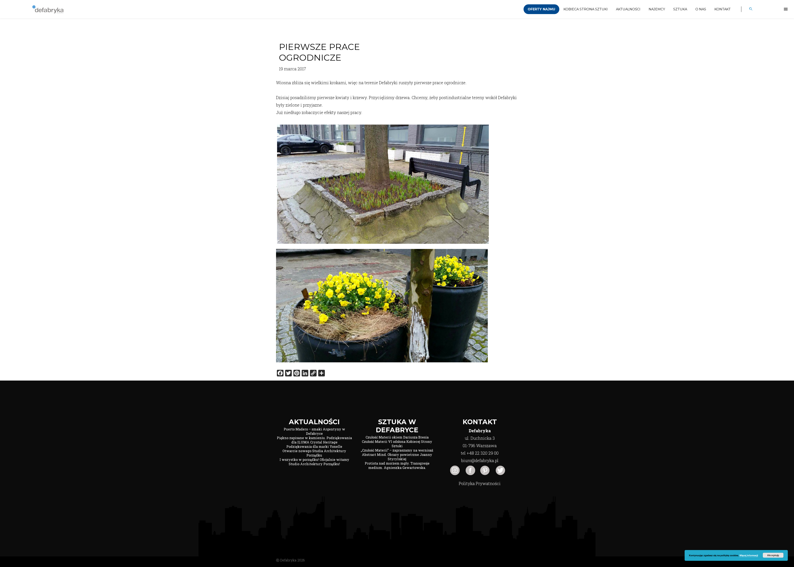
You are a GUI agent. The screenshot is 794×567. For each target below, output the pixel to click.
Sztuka (680, 9)
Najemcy (657, 9)
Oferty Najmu (541, 9)
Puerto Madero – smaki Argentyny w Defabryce (314, 431)
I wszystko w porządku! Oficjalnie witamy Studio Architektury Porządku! (314, 461)
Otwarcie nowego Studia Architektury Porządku (314, 453)
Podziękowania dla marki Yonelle (314, 446)
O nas (700, 9)
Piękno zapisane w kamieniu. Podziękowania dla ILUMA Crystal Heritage (314, 440)
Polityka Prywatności (480, 483)
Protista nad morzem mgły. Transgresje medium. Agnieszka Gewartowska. (397, 465)
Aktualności (628, 9)
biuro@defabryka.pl (480, 460)
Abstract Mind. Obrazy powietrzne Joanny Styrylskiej (397, 456)
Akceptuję (773, 555)
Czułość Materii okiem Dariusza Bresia (397, 437)
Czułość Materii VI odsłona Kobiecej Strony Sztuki (397, 443)
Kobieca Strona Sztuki (585, 9)
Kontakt (722, 9)
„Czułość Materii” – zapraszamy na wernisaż (397, 450)
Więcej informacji (748, 555)
